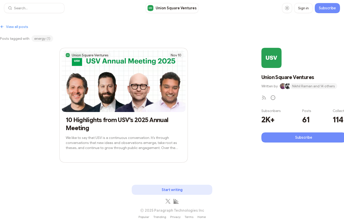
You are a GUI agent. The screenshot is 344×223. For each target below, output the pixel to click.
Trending (159, 217)
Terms (189, 217)
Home (201, 217)
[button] (34, 8)
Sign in (303, 8)
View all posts (17, 26)
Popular (144, 217)
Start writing (172, 190)
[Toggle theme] (287, 8)
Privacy (175, 217)
